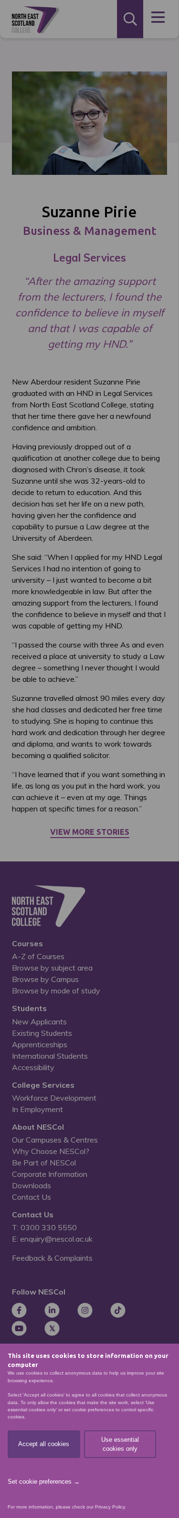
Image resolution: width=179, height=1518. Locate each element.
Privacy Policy (110, 1506)
